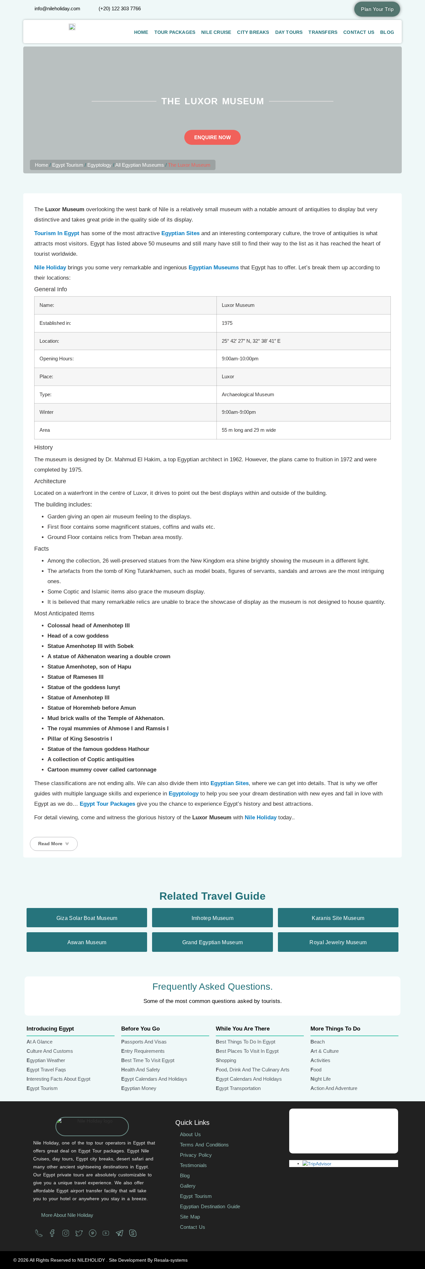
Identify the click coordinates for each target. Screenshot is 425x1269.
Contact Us (358, 32)
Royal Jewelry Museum (338, 942)
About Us (190, 1134)
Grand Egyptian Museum (212, 942)
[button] (54, 844)
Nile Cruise (216, 32)
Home (141, 32)
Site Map (190, 1217)
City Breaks (253, 32)
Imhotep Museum (212, 918)
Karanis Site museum (338, 918)
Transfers (322, 32)
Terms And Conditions (204, 1144)
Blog (387, 32)
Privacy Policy (196, 1155)
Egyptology (99, 165)
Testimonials (193, 1165)
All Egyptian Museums (139, 165)
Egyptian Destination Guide (210, 1206)
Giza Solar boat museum (87, 918)
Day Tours (289, 32)
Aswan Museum (87, 942)
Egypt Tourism (67, 165)
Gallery (188, 1186)
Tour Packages (175, 32)
